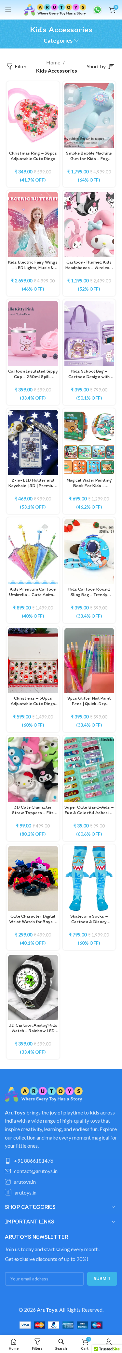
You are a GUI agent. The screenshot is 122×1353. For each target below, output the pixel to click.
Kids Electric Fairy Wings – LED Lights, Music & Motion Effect (33, 267)
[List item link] (61, 1160)
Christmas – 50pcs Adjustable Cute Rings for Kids (33, 703)
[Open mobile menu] (8, 9)
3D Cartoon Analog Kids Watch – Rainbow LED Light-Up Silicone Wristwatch (33, 1033)
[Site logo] (55, 9)
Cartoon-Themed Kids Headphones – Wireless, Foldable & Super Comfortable (89, 270)
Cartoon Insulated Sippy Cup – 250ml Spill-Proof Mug (33, 376)
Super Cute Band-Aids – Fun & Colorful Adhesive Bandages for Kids (89, 812)
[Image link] (44, 1093)
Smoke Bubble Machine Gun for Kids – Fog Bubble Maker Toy (89, 158)
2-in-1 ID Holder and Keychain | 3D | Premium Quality (33, 485)
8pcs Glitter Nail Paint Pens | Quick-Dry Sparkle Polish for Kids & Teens (89, 706)
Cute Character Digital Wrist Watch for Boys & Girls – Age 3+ (33, 921)
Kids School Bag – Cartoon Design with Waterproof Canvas (89, 376)
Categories (58, 41)
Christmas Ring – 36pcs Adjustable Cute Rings (33, 155)
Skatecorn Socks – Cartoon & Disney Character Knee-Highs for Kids (89, 924)
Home (53, 62)
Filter (21, 66)
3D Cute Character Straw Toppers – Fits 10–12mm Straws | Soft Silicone (33, 815)
